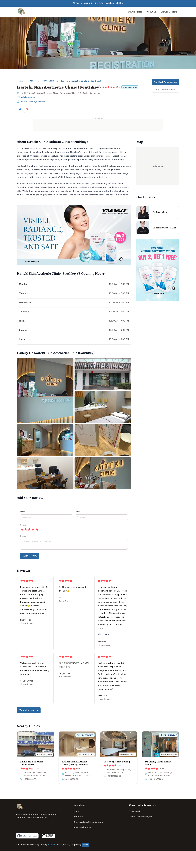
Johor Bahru (48, 80)
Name (22, 511)
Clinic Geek (134, 811)
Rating (23, 525)
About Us (78, 816)
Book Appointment (167, 82)
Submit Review (30, 556)
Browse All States (82, 827)
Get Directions (167, 89)
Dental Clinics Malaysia (140, 816)
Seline (85, 844)
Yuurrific (51, 844)
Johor (32, 80)
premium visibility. (114, 3)
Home (20, 81)
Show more (103, 634)
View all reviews (27, 710)
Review (23, 536)
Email (78, 511)
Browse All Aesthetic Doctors (88, 822)
